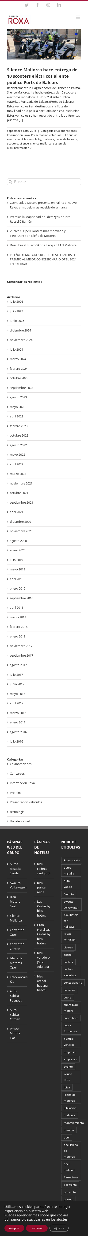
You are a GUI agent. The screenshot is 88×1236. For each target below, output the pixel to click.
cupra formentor (70, 1028)
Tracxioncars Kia (17, 979)
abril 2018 (16, 607)
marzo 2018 (18, 617)
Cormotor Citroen (17, 946)
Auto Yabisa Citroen (15, 1014)
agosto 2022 (18, 445)
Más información (18, 148)
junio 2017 (17, 684)
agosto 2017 (18, 665)
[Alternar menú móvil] (78, 17)
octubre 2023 (19, 378)
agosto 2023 (18, 397)
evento (68, 1066)
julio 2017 (16, 674)
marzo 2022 (18, 473)
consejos (69, 990)
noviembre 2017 (21, 646)
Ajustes (59, 1228)
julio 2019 (16, 560)
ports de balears (66, 139)
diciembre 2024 (20, 330)
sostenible (59, 143)
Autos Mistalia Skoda (15, 868)
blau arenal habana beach (42, 983)
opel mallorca (69, 1167)
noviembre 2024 (21, 340)
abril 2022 (16, 464)
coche (68, 954)
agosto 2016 (18, 732)
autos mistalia (69, 870)
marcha (69, 1130)
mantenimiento (74, 1123)
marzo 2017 (18, 713)
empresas (70, 1059)
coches (68, 962)
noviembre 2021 (21, 483)
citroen (68, 947)
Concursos (17, 773)
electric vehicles (17, 139)
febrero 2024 (18, 368)
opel (66, 1137)
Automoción (72, 860)
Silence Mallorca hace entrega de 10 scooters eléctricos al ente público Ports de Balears (42, 76)
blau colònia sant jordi (43, 868)
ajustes (62, 1219)
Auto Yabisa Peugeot (16, 995)
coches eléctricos (70, 972)
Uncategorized (20, 821)
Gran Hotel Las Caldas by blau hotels (43, 934)
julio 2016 (16, 741)
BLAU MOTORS (70, 937)
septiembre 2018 (21, 598)
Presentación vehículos (46, 135)
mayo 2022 (17, 454)
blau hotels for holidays (71, 920)
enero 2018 (17, 636)
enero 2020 (17, 550)
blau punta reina (41, 887)
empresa (70, 1052)
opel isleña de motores (71, 1150)
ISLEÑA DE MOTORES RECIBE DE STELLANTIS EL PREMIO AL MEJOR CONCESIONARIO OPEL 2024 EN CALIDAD (43, 259)
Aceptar (14, 1228)
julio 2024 (16, 349)
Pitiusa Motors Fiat (15, 1033)
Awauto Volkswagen (17, 885)
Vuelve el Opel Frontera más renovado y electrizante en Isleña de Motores (38, 233)
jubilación (70, 1108)
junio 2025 (17, 321)
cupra (67, 997)
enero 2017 (17, 722)
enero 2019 (17, 588)
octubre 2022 (19, 435)
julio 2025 (16, 311)
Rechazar (37, 1228)
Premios (15, 792)
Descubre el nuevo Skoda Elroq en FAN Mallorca (43, 245)
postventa (70, 1184)
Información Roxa (18, 135)
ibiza (67, 1087)
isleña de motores (70, 1097)
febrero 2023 (18, 426)
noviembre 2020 (21, 531)
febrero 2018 (18, 626)
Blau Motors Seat (15, 901)
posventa (70, 1192)
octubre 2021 (19, 493)
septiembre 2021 (21, 502)
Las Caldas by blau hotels (43, 908)
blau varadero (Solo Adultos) (43, 960)
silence (24, 143)
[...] (21, 120)
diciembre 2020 (20, 521)
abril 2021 (16, 512)
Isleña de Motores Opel (16, 962)
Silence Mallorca (16, 917)
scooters (12, 143)
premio (68, 1199)
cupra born (71, 1018)
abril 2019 (16, 579)
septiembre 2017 (21, 655)
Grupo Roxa (68, 1077)
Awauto (69, 894)
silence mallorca (41, 143)
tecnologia (17, 812)
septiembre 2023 (21, 388)
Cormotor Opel (17, 932)
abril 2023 (16, 416)
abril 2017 (16, 703)
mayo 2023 (17, 407)
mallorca (48, 139)
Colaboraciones (66, 131)
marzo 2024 (18, 359)
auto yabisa (68, 883)
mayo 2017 (17, 694)
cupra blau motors (71, 1007)
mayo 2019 (17, 569)
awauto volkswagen (71, 904)
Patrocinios (71, 1177)
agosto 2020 (18, 541)
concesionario (73, 982)
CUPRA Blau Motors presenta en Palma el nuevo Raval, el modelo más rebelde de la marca (43, 204)
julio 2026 (16, 301)
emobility (35, 139)
